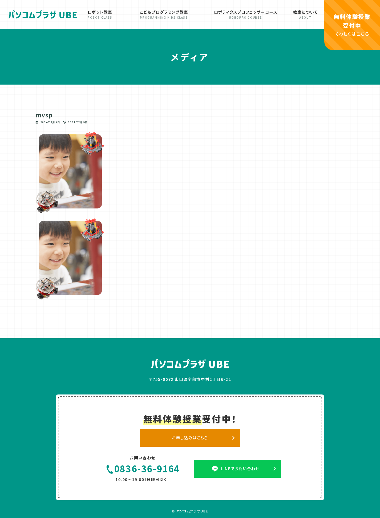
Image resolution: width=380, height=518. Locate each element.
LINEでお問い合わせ (240, 468)
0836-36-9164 (147, 468)
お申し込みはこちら (190, 437)
